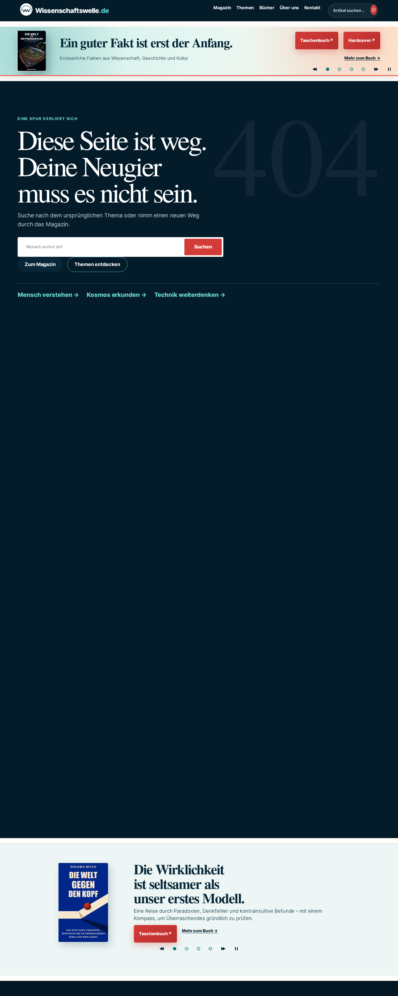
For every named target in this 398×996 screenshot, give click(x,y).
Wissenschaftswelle (72, 10)
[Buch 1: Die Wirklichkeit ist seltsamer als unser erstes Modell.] (175, 949)
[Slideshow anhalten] (389, 69)
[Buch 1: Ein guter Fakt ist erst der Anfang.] (328, 69)
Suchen (203, 247)
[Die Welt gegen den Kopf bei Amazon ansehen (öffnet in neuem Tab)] (86, 902)
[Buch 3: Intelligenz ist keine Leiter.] (198, 949)
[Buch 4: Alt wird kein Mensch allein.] (210, 949)
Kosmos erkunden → (116, 294)
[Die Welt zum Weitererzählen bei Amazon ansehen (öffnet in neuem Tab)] (34, 51)
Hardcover (361, 40)
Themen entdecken (97, 264)
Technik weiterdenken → (190, 294)
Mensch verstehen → (48, 294)
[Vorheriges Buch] (315, 69)
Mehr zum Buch (362, 58)
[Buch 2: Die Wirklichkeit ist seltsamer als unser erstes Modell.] (339, 69)
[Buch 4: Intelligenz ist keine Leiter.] (363, 69)
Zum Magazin (40, 264)
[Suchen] (373, 10)
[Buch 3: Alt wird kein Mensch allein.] (351, 69)
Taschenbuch (316, 40)
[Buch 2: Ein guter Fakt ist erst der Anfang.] (187, 949)
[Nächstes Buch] (376, 69)
